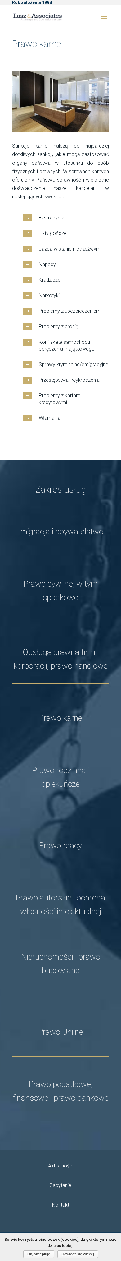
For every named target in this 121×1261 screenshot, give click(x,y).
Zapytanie (60, 1185)
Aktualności (60, 1166)
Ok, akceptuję (38, 1254)
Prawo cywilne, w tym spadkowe (61, 590)
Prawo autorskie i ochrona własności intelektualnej (60, 904)
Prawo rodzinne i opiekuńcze (60, 777)
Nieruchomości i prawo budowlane (60, 963)
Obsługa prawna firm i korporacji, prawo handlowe (61, 658)
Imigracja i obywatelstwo (60, 531)
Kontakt (60, 1205)
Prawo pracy (60, 845)
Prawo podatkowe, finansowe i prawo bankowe (61, 1090)
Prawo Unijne (60, 1032)
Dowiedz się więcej (77, 1254)
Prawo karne (60, 718)
